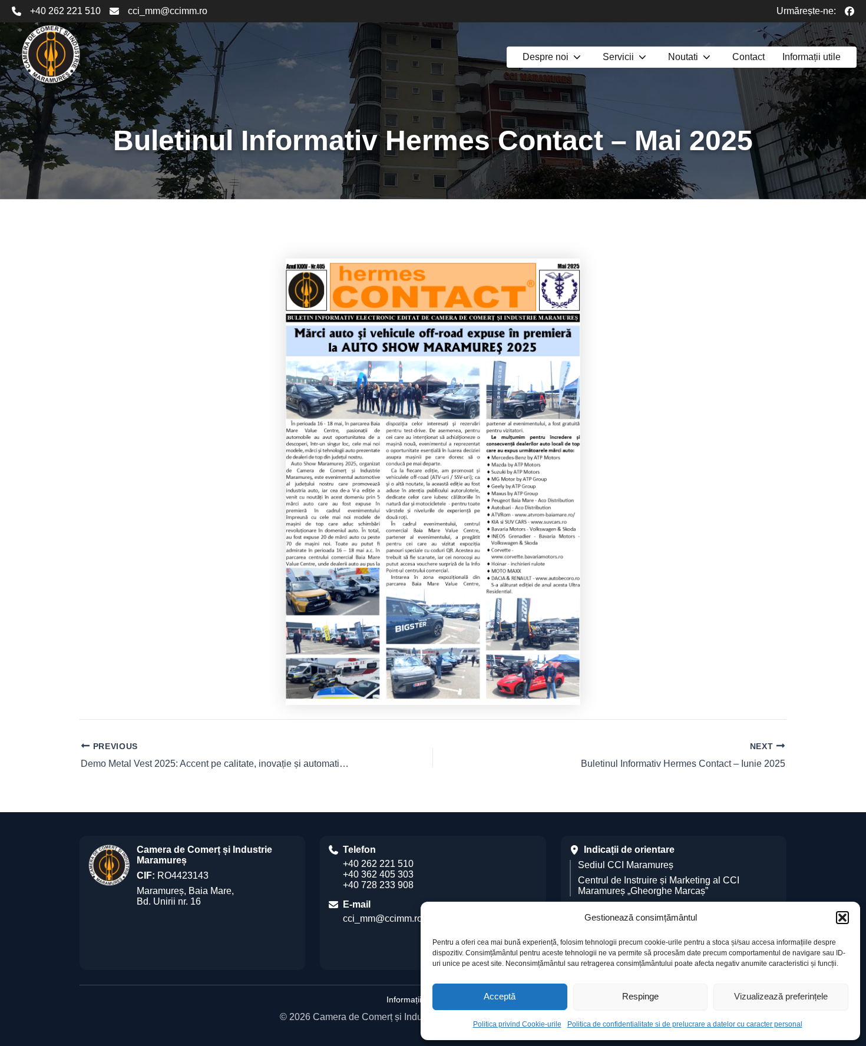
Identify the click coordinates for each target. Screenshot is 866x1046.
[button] (842, 917)
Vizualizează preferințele (781, 996)
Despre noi (545, 57)
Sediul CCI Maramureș (625, 865)
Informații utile (811, 57)
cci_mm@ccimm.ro (167, 11)
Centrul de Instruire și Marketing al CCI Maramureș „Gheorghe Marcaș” (658, 885)
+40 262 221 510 (65, 11)
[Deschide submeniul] (576, 57)
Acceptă (499, 996)
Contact (748, 57)
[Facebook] (849, 11)
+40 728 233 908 (378, 885)
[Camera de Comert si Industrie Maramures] (50, 54)
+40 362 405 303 (378, 874)
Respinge (640, 996)
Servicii (618, 57)
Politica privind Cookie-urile (517, 1024)
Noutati (683, 57)
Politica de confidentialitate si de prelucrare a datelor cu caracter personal (684, 1024)
